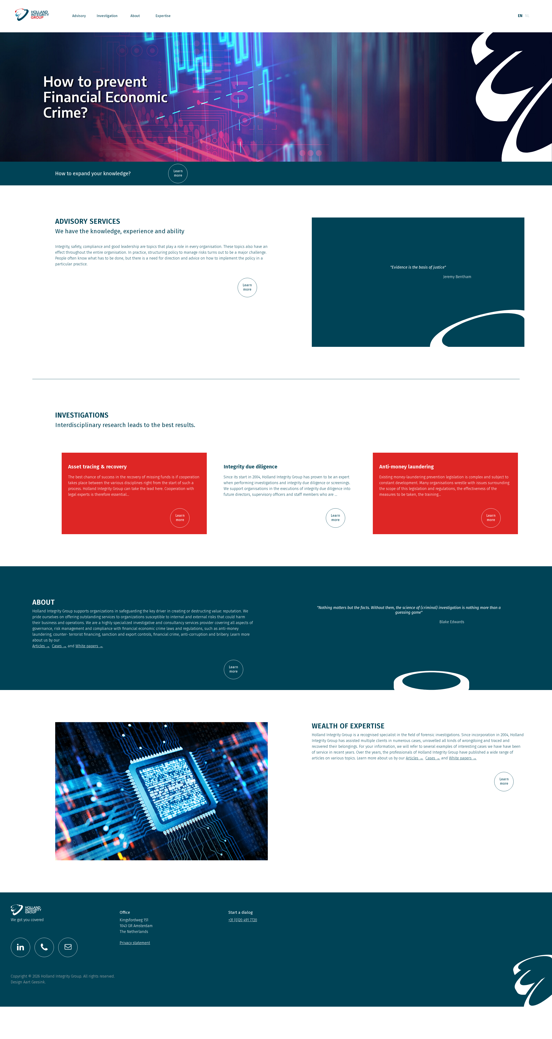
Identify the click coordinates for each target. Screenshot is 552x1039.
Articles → (41, 646)
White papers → (89, 646)
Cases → (59, 646)
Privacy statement (135, 942)
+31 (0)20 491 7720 (242, 920)
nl (527, 15)
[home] (32, 16)
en (520, 15)
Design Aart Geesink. (28, 982)
